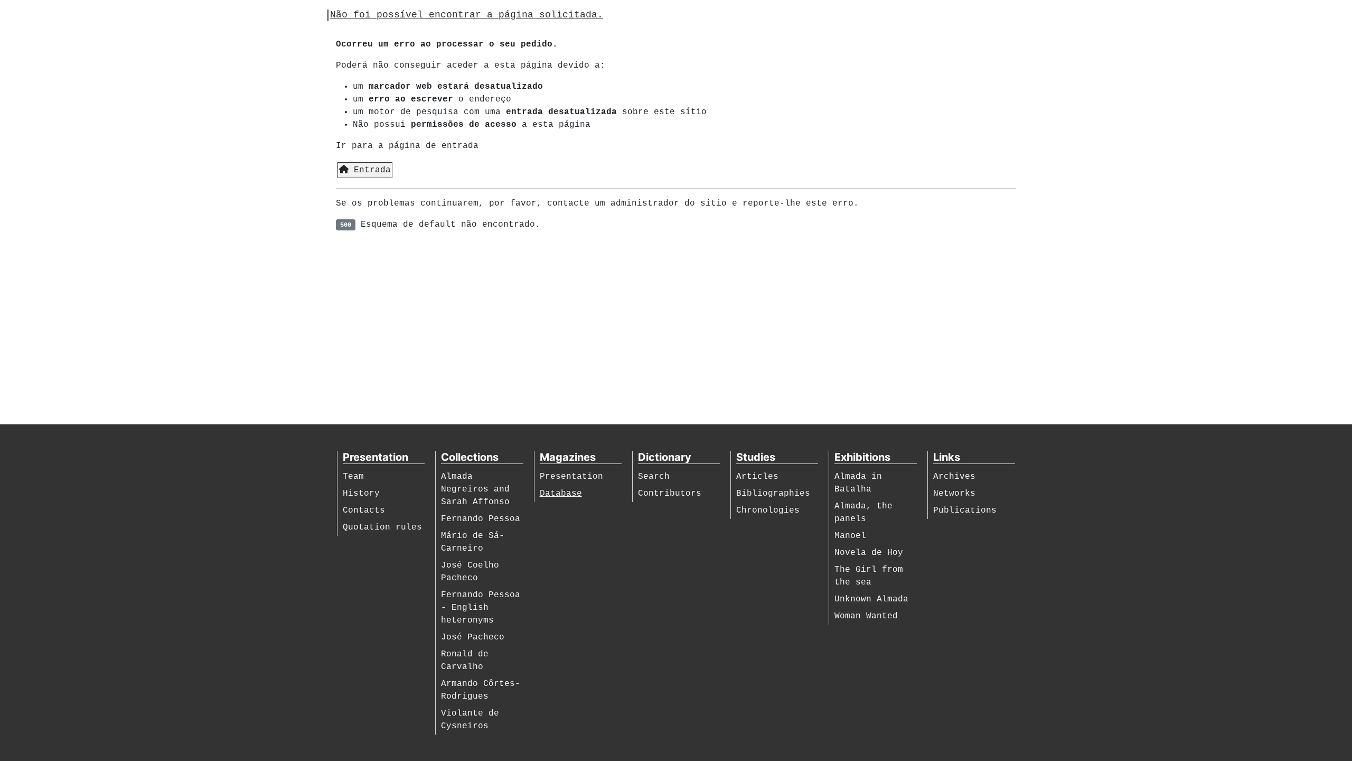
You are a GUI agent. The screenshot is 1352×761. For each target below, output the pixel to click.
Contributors (669, 493)
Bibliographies (773, 493)
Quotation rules (382, 527)
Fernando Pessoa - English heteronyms (480, 607)
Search (654, 476)
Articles (757, 476)
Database (561, 493)
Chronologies (768, 510)
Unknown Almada (871, 599)
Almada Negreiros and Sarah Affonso (475, 489)
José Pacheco (472, 637)
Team (353, 476)
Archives (954, 476)
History (361, 493)
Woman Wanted (866, 616)
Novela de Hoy (868, 553)
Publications (965, 510)
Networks (954, 493)
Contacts (364, 510)
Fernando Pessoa (480, 519)
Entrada (370, 170)
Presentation (571, 476)
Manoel (850, 536)
